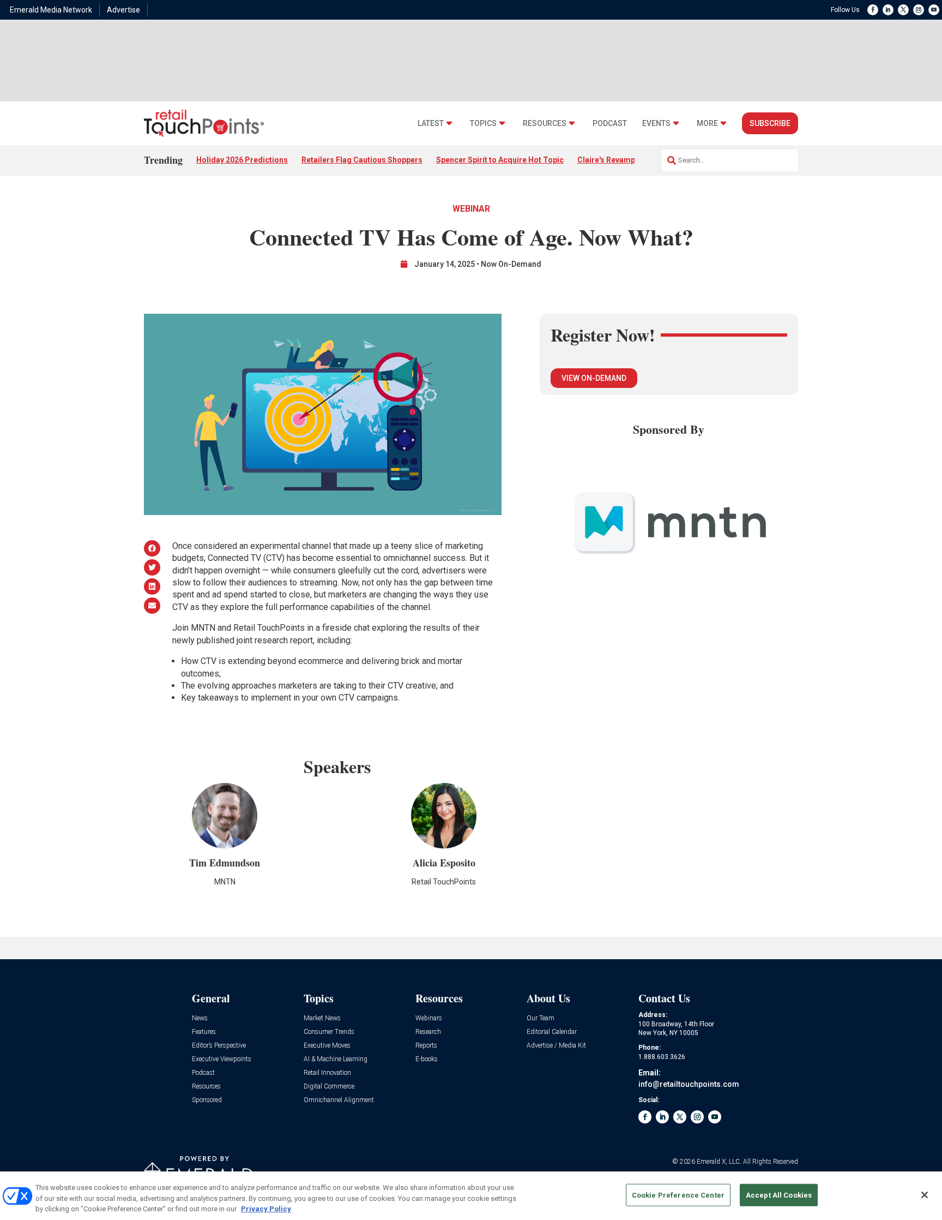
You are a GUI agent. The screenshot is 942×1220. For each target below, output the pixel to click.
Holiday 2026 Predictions (242, 160)
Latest (431, 123)
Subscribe (770, 123)
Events (656, 123)
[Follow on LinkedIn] (888, 9)
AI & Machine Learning (335, 1059)
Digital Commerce (329, 1086)
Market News (322, 1018)
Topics (483, 123)
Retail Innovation (327, 1073)
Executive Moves (327, 1045)
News (200, 1018)
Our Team (540, 1018)
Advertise (123, 10)
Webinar (471, 209)
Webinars (428, 1018)
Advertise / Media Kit (556, 1045)
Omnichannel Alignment (339, 1100)
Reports (426, 1045)
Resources (544, 123)
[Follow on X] (903, 9)
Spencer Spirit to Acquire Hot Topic (500, 160)
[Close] (925, 1195)
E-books (426, 1059)
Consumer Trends (329, 1032)
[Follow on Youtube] (933, 9)
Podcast (610, 123)
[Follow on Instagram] (918, 9)
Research (428, 1032)
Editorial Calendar (552, 1032)
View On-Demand (593, 378)
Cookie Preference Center (678, 1195)
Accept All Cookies (779, 1195)
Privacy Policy (266, 1209)
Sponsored (207, 1100)
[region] (471, 1195)
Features (204, 1032)
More (707, 123)
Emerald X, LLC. (719, 1161)
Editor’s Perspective (219, 1045)
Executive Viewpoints (221, 1059)
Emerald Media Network (51, 10)
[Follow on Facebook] (872, 9)
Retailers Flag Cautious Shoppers (361, 160)
